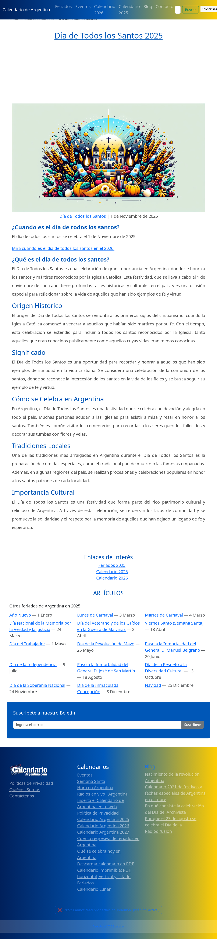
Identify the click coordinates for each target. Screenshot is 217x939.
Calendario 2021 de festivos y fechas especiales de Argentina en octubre (175, 793)
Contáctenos (21, 796)
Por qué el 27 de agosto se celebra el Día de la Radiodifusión (170, 825)
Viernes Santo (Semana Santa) (174, 623)
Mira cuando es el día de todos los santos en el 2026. (63, 248)
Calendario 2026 (104, 10)
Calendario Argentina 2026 (103, 826)
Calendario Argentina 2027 (103, 832)
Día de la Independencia (33, 664)
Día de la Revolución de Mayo (105, 644)
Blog (147, 6)
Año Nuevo (20, 615)
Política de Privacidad (98, 813)
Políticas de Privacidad (31, 783)
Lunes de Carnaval (95, 615)
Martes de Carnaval (164, 615)
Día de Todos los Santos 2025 (108, 35)
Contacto (164, 6)
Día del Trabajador (27, 644)
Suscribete (192, 724)
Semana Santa (91, 781)
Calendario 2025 (129, 10)
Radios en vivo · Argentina (102, 794)
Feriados (63, 6)
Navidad (153, 685)
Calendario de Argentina (26, 9)
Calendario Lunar (94, 889)
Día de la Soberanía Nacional (37, 685)
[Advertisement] (108, 72)
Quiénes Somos (24, 789)
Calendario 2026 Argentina (108, 926)
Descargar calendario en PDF (105, 864)
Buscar (190, 9)
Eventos (83, 6)
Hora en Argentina (95, 787)
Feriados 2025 (111, 565)
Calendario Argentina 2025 (103, 819)
